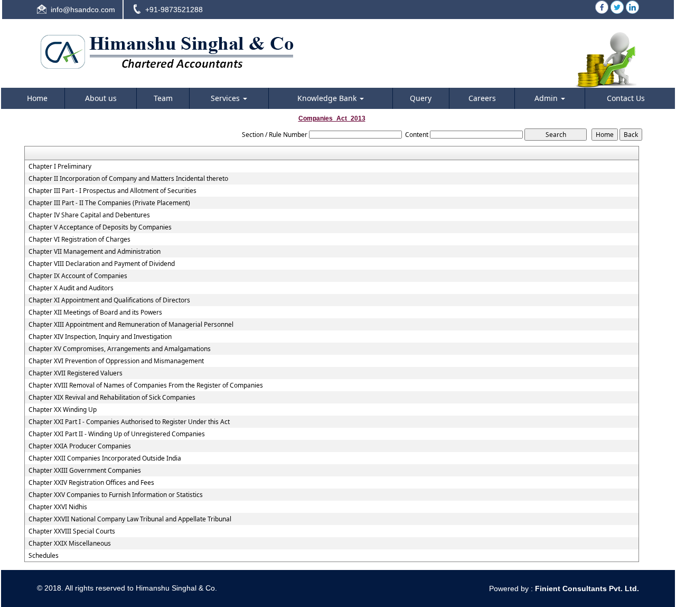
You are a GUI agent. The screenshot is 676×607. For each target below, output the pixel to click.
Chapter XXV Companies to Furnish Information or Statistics (116, 495)
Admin (547, 98)
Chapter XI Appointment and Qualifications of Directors (109, 300)
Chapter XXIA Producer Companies (80, 446)
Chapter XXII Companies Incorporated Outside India (105, 458)
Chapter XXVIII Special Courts (72, 531)
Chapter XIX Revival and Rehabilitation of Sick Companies (112, 397)
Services (226, 98)
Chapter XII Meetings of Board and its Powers (95, 312)
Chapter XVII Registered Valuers (76, 373)
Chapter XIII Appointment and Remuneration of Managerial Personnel (131, 324)
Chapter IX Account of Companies (78, 276)
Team (163, 98)
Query (420, 98)
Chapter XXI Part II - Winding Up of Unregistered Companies (117, 434)
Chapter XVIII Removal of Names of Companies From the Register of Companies (146, 385)
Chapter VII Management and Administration (95, 251)
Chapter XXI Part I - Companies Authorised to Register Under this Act (129, 422)
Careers (482, 98)
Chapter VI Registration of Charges (79, 239)
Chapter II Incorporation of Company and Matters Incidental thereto (128, 178)
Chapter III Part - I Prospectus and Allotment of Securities (112, 191)
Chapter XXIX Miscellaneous (70, 543)
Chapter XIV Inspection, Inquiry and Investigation (100, 337)
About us (101, 98)
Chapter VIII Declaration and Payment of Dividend (102, 264)
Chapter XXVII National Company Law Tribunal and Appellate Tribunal (130, 519)
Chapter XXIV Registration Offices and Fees (91, 483)
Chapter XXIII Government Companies (85, 470)
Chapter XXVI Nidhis (58, 507)
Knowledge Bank (328, 98)
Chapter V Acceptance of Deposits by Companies (100, 227)
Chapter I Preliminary (60, 166)
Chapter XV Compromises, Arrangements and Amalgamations (120, 349)
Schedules (44, 555)
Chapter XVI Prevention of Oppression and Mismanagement (116, 361)
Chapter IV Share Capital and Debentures (89, 215)
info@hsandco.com (83, 9)
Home (37, 98)
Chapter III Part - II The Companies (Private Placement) (109, 203)
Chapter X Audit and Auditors (71, 288)
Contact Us (626, 98)
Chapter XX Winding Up (63, 410)
